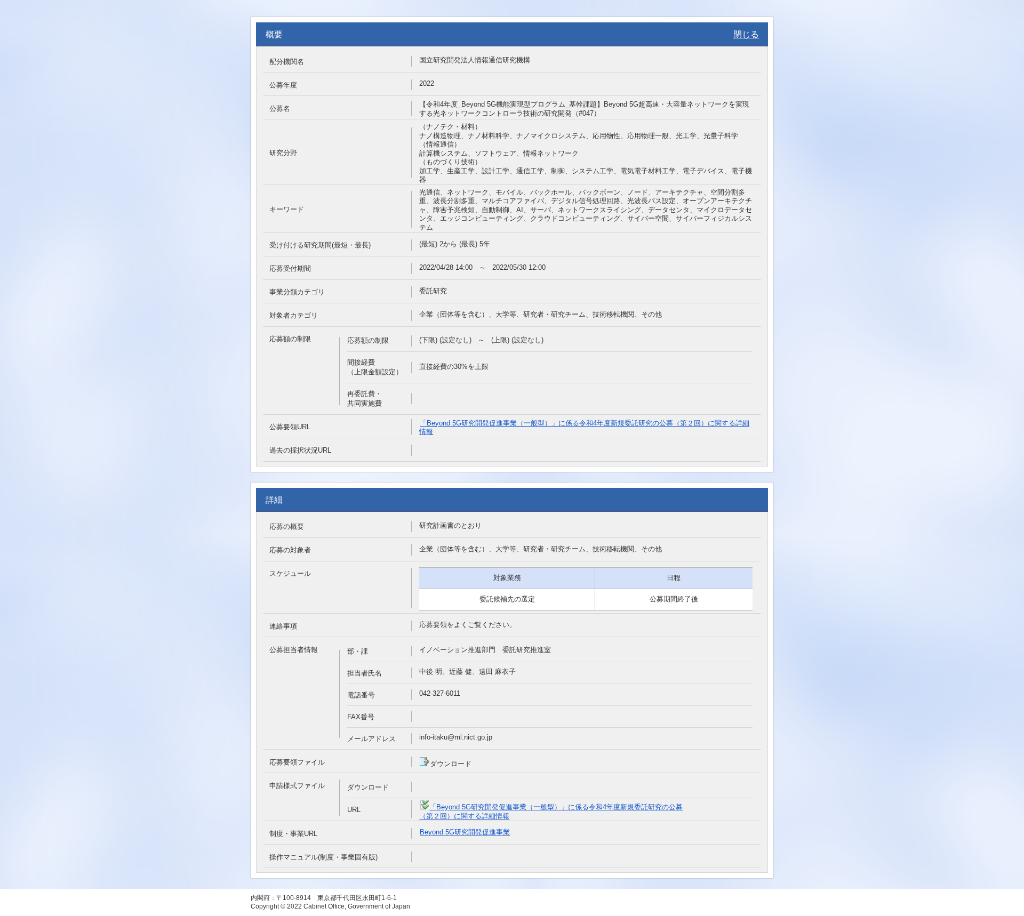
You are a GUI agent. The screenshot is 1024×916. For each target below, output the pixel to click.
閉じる (746, 34)
